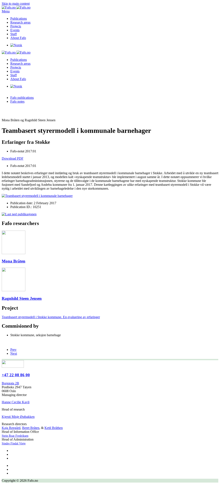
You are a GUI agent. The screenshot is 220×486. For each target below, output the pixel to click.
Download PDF (12, 158)
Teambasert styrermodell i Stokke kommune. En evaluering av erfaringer (51, 317)
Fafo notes (17, 101)
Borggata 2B (10, 383)
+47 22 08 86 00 (16, 375)
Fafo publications (22, 97)
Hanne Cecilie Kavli (15, 402)
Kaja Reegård (11, 428)
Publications (18, 18)
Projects (15, 26)
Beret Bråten (30, 428)
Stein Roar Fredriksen (15, 435)
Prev (13, 349)
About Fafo (18, 38)
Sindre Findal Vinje (14, 443)
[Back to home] (16, 7)
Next (13, 353)
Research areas (20, 22)
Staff (13, 34)
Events (15, 30)
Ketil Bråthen (53, 428)
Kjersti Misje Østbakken (18, 416)
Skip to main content (16, 3)
